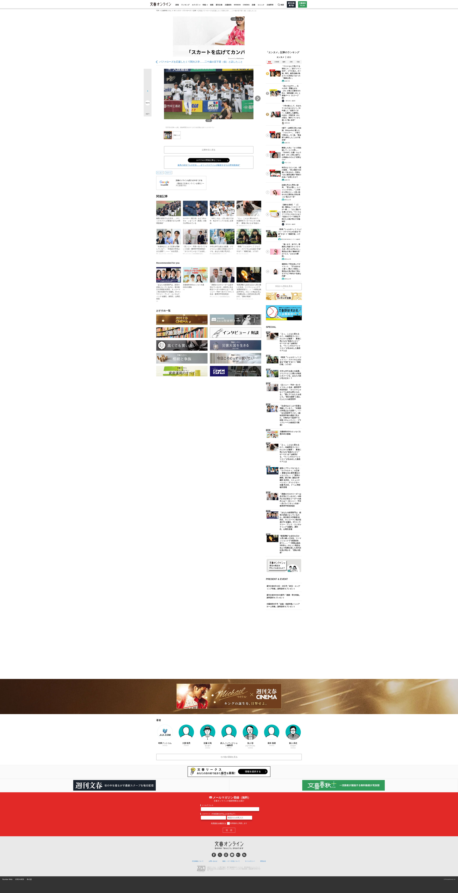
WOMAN (237, 5)
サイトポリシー (250, 861)
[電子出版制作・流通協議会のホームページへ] (201, 869)
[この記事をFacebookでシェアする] (147, 80)
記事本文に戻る (208, 150)
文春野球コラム (166, 10)
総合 (289, 57)
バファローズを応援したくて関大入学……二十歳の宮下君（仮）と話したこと (201, 61)
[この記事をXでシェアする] (147, 73)
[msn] (238, 855)
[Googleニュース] (232, 855)
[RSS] (244, 855)
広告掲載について (197, 861)
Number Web (7, 879)
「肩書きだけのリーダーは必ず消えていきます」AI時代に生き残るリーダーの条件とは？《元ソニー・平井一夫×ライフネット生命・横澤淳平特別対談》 (222, 290)
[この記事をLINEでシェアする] (147, 96)
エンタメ (160, 173)
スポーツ (168, 173)
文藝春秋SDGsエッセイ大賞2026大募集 (193, 287)
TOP (157, 10)
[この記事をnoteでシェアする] (147, 103)
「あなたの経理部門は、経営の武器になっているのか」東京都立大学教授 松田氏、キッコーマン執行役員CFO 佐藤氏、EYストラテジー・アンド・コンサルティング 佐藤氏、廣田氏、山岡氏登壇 (168, 293)
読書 (253, 5)
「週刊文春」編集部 (290, 100)
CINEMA (246, 5)
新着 (177, 5)
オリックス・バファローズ (182, 10)
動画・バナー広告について (231, 861)
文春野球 (270, 5)
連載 (211, 5)
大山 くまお (288, 162)
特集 (204, 5)
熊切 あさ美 (288, 199)
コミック (261, 5)
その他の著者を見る (229, 757)
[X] (220, 855)
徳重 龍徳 (287, 123)
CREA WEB (19, 879)
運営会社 (263, 861)
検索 (282, 5)
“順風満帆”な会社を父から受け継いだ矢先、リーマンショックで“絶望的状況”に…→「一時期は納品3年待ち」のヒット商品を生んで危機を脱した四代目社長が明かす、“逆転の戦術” (249, 292)
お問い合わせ (213, 861)
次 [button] (258, 98)
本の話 (29, 879)
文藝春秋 (228, 5)
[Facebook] (214, 855)
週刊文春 (219, 5)
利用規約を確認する (218, 823)
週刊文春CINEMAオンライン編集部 (290, 239)
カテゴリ (195, 5)
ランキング (185, 5)
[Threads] (226, 855)
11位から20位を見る (284, 286)
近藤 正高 (287, 81)
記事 (194, 10)
